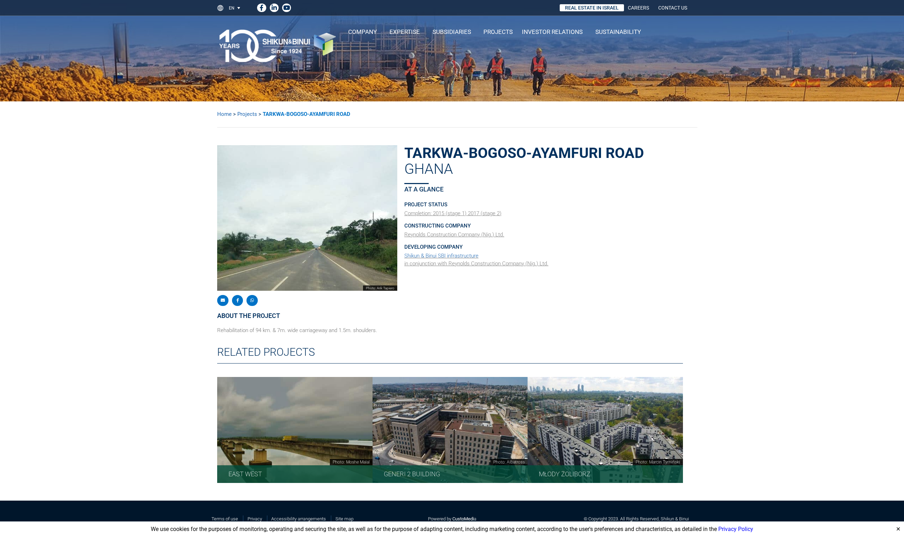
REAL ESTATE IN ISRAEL (592, 8)
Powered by (451, 518)
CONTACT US (672, 8)
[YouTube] (287, 7)
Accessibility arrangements (298, 518)
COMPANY (362, 31)
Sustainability (618, 31)
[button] (237, 8)
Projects (498, 31)
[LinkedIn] (274, 7)
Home (224, 114)
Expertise (404, 31)
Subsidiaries (452, 31)
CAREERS (638, 8)
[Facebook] (261, 7)
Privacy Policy (735, 529)
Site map (344, 518)
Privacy (255, 518)
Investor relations (552, 31)
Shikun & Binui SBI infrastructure (441, 256)
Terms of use (225, 518)
